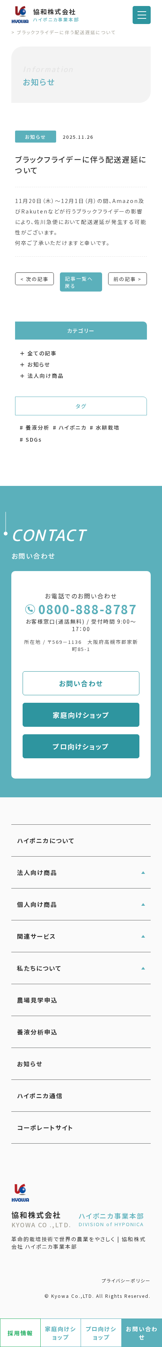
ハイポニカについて (46, 840)
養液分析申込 (37, 1031)
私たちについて (39, 968)
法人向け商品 (46, 375)
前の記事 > (127, 279)
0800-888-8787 (87, 609)
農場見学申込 (37, 999)
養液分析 (38, 427)
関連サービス (36, 936)
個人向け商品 (37, 904)
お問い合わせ (81, 683)
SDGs (34, 439)
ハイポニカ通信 (40, 1095)
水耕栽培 (108, 427)
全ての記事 (42, 353)
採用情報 (20, 1333)
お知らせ (39, 364)
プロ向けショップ (81, 746)
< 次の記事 (34, 279)
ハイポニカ (73, 427)
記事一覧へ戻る (79, 282)
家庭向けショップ (81, 715)
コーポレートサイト (45, 1127)
